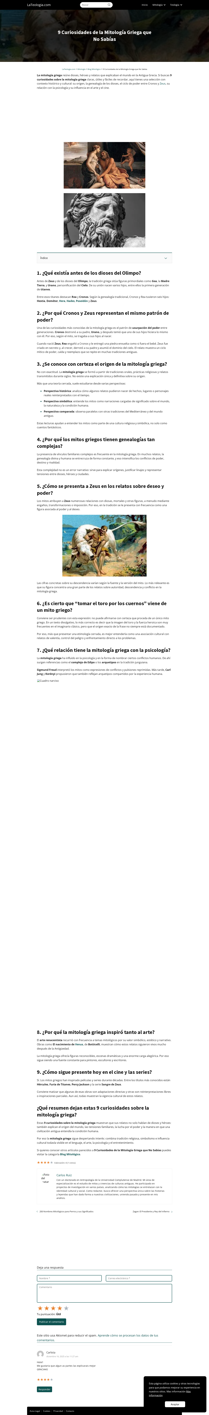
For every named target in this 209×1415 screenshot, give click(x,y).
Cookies (46, 1411)
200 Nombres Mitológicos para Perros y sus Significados (66, 1211)
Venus (79, 1044)
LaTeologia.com (39, 5)
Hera (62, 301)
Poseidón (82, 301)
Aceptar (175, 1404)
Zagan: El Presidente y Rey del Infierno (151, 1211)
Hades (71, 301)
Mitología (158, 4)
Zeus (163, 83)
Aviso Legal (35, 1411)
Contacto (70, 1411)
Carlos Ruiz (64, 1175)
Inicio (145, 4)
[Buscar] (109, 4)
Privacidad (58, 1411)
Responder (44, 1389)
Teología (174, 4)
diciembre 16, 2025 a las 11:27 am (62, 1356)
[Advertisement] (104, 116)
